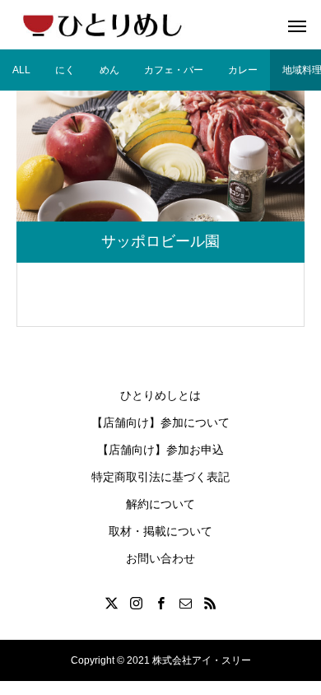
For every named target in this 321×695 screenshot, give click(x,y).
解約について (160, 504)
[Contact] (185, 603)
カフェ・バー (173, 70)
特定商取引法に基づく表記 (160, 476)
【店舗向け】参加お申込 (160, 449)
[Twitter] (111, 603)
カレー (243, 70)
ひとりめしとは (160, 395)
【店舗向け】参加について (160, 422)
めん (109, 70)
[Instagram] (136, 603)
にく (65, 70)
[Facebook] (160, 603)
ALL (21, 70)
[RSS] (210, 603)
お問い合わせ (160, 558)
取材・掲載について (160, 531)
